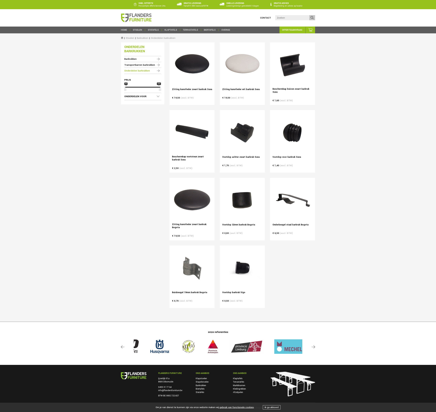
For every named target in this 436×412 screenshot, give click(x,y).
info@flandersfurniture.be (170, 390)
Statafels (200, 392)
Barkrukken (142, 38)
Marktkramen (239, 385)
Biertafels (200, 388)
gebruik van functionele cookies (237, 407)
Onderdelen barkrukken (163, 38)
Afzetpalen (238, 392)
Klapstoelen (201, 378)
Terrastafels (238, 381)
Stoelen (130, 38)
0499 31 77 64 (165, 387)
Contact (265, 17)
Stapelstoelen (202, 381)
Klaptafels (238, 378)
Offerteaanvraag (292, 29)
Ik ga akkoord (272, 407)
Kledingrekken (239, 388)
